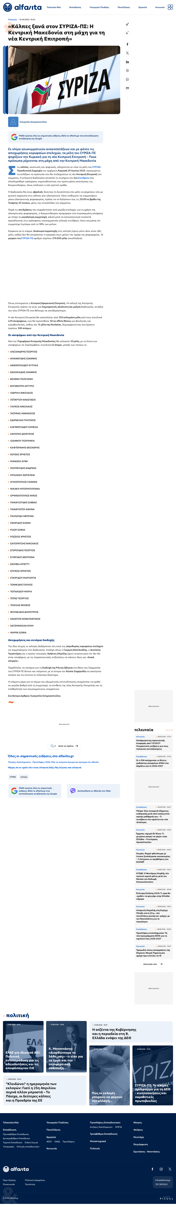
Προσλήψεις (68, 1141)
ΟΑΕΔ (57, 1141)
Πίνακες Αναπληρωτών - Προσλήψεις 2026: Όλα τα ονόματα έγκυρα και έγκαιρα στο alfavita (53, 762)
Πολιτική (12, 19)
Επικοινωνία (9, 1184)
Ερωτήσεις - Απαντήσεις (146, 1151)
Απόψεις (138, 1129)
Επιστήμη (138, 1137)
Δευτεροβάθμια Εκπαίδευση (16, 1138)
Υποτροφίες (8, 1146)
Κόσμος (137, 1122)
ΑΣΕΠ (49, 1141)
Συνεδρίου (83, 177)
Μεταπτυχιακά (98, 1141)
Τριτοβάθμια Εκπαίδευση (103, 1133)
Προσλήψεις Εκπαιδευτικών (105, 1122)
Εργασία (143, 7)
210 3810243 (161, 1184)
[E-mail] (127, 88)
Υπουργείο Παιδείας (99, 7)
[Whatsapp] (127, 79)
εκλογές (23, 777)
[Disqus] (66, 839)
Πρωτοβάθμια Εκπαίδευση (16, 1134)
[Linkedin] (127, 62)
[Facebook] (127, 44)
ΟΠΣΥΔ (118, 1127)
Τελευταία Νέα (54, 7)
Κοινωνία (160, 7)
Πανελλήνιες (124, 7)
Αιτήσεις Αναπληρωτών (101, 1127)
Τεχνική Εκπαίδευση (12, 1142)
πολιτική (17, 1015)
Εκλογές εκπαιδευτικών (28, 1146)
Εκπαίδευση (75, 7)
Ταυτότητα (30, 1184)
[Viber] (127, 71)
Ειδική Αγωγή (31, 1142)
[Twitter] (127, 53)
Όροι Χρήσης (9, 1180)
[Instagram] (161, 1169)
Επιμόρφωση (140, 1144)
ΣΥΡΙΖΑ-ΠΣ (27, 238)
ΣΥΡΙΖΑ (96, 166)
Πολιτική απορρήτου (35, 1180)
